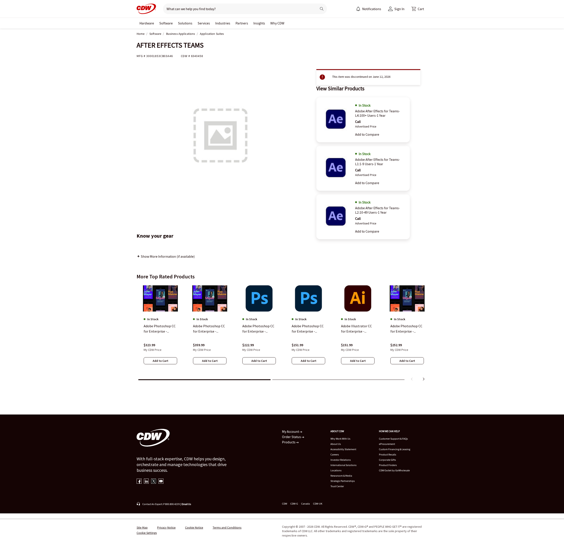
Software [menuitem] (166, 23)
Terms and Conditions (227, 527)
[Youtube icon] (160, 481)
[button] (418, 9)
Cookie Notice (194, 527)
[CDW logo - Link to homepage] (146, 9)
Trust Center (337, 486)
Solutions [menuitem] (185, 23)
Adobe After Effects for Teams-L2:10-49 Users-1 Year (377, 210)
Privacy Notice (166, 527)
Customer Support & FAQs (393, 438)
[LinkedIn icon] (146, 481)
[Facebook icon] (139, 481)
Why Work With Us (340, 438)
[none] (147, 23)
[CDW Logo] (146, 9)
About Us (335, 444)
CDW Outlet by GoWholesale (394, 470)
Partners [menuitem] (242, 23)
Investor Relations (340, 459)
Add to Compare (367, 134)
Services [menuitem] (204, 23)
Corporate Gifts (387, 459)
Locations (335, 470)
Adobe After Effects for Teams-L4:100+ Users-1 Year (377, 113)
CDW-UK (317, 503)
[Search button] (321, 8)
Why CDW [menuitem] (277, 23)
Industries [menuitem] (222, 23)
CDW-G (294, 503)
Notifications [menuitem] (371, 9)
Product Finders (388, 465)
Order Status (292, 437)
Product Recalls (387, 454)
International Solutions (343, 465)
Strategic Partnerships (342, 481)
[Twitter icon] (153, 481)
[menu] (368, 9)
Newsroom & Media (341, 475)
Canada (305, 503)
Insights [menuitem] (259, 23)
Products (289, 442)
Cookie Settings (147, 533)
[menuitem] (358, 9)
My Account (291, 431)
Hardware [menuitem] (146, 23)
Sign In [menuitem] (399, 9)
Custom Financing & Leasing (394, 449)
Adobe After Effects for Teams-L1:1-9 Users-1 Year (377, 161)
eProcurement (387, 444)
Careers (334, 454)
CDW (284, 503)
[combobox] (238, 9)
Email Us (186, 504)
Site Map (142, 527)
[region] (282, 333)
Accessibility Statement (343, 449)
